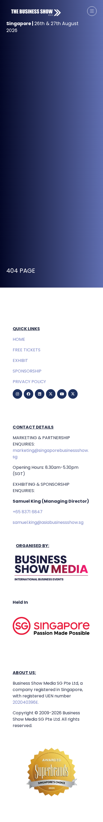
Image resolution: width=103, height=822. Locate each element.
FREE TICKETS (26, 350)
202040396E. (26, 702)
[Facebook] (28, 394)
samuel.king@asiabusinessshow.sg (48, 522)
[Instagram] (17, 394)
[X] (50, 394)
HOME (19, 339)
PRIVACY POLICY (29, 382)
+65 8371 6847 (28, 512)
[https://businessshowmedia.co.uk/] (51, 581)
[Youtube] (62, 394)
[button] (92, 11)
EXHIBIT (20, 360)
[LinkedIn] (39, 394)
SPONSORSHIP (27, 371)
